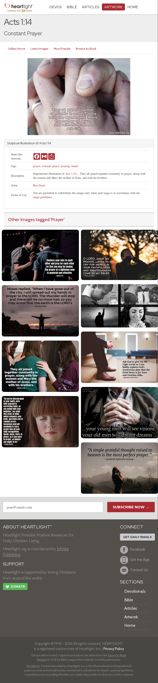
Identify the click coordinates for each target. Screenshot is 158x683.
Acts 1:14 (70, 174)
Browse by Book (86, 49)
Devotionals (134, 591)
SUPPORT (13, 564)
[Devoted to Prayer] (119, 305)
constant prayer (50, 166)
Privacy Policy (113, 648)
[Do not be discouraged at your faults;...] (40, 421)
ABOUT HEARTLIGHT (27, 527)
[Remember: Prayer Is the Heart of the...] (119, 357)
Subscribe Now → (131, 507)
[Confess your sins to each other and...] (40, 255)
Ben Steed (39, 185)
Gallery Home (16, 49)
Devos (56, 7)
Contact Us (139, 570)
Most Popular (62, 49)
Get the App (139, 559)
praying (65, 166)
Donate (15, 586)
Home (129, 625)
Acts (42, 143)
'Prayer (57, 219)
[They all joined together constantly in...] (40, 366)
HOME (132, 7)
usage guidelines (42, 197)
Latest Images (39, 49)
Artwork (113, 7)
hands (75, 166)
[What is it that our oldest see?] (119, 412)
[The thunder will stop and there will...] (40, 310)
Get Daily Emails (137, 537)
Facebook (137, 549)
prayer (36, 166)
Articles (90, 7)
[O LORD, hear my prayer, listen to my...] (119, 254)
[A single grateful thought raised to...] (119, 467)
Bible (72, 7)
